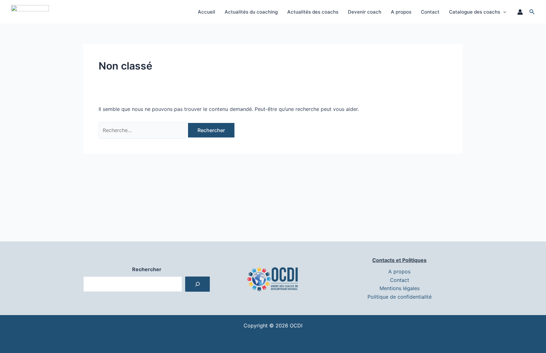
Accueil (206, 12)
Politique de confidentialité (399, 297)
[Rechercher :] (143, 130)
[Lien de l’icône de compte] (520, 12)
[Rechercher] (197, 284)
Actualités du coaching (251, 12)
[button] (503, 12)
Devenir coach (364, 12)
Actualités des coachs (312, 12)
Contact (430, 12)
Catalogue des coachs (474, 12)
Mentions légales (399, 288)
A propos (401, 12)
